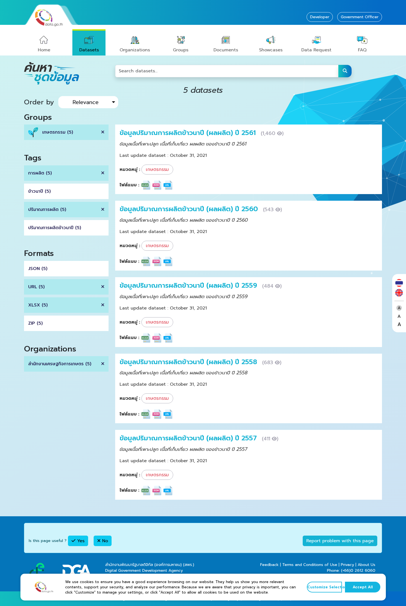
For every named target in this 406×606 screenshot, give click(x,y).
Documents (225, 50)
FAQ (362, 50)
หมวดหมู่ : (130, 169)
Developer (319, 17)
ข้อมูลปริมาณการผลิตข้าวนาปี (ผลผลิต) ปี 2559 (189, 285)
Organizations (135, 50)
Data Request (316, 50)
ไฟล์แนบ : (129, 185)
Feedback (269, 565)
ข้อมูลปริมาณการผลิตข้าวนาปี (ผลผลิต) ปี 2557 (189, 438)
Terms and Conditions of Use (309, 565)
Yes (80, 541)
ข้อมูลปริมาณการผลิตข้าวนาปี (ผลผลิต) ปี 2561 (189, 133)
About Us (366, 565)
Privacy (347, 565)
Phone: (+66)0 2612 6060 (351, 570)
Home (44, 50)
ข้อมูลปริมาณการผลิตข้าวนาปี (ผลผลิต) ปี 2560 (190, 209)
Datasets (89, 50)
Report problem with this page (340, 541)
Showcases (271, 50)
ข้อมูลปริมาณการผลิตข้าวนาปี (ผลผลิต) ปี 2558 (189, 362)
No (104, 541)
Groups (180, 50)
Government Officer (359, 17)
